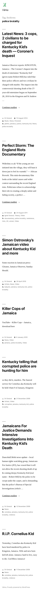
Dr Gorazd (8, 118)
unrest (11, 221)
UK (7, 221)
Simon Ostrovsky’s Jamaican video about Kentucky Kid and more (19, 246)
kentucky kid (27, 124)
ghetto (6, 124)
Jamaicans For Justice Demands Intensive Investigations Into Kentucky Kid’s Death (17, 437)
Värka (5, 9)
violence (12, 515)
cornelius (7, 512)
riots (3, 221)
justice (19, 124)
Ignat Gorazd (9, 215)
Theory (17, 215)
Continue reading (11, 107)
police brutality (7, 126)
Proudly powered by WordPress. (18, 587)
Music (6, 121)
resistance (30, 218)
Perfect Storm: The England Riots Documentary (18, 149)
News (12, 121)
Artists (6, 284)
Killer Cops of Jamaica (13, 310)
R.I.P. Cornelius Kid (18, 533)
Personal (18, 121)
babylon (7, 287)
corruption (8, 404)
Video (23, 215)
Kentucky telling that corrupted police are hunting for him (19, 366)
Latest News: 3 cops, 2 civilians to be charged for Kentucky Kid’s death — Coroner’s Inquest (19, 44)
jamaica (13, 124)
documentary (9, 218)
